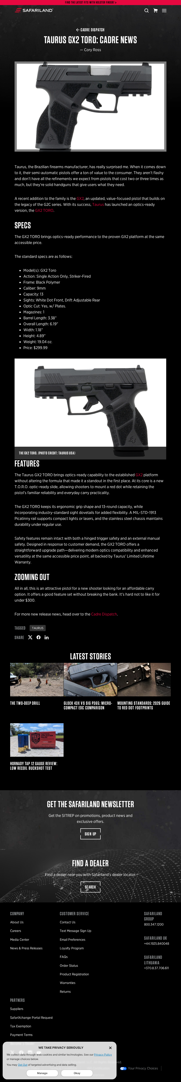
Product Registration (74, 974)
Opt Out (22, 1064)
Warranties (67, 983)
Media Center (19, 940)
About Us (16, 922)
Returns (65, 992)
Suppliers (16, 1009)
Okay (77, 1073)
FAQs (64, 957)
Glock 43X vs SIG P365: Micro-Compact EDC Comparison (90, 686)
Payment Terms (21, 1035)
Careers (15, 931)
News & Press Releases (26, 948)
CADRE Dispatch (93, 29)
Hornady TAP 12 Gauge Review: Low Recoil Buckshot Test (37, 746)
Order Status (69, 966)
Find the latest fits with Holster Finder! (90, 2)
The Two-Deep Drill (37, 686)
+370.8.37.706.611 (156, 968)
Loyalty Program (72, 948)
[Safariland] (34, 10)
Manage (42, 1073)
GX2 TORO (44, 210)
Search (90, 887)
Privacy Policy (103, 1054)
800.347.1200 (154, 924)
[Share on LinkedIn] (47, 637)
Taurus (98, 204)
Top (174, 1076)
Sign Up (90, 834)
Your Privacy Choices (143, 1068)
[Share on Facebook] (38, 637)
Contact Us (67, 922)
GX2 (80, 198)
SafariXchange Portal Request (31, 1018)
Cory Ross (92, 49)
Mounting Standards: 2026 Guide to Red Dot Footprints (144, 686)
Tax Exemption (20, 1026)
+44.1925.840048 (156, 944)
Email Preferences (72, 940)
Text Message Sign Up (75, 931)
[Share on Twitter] (30, 637)
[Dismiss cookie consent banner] (110, 1047)
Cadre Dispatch (104, 614)
